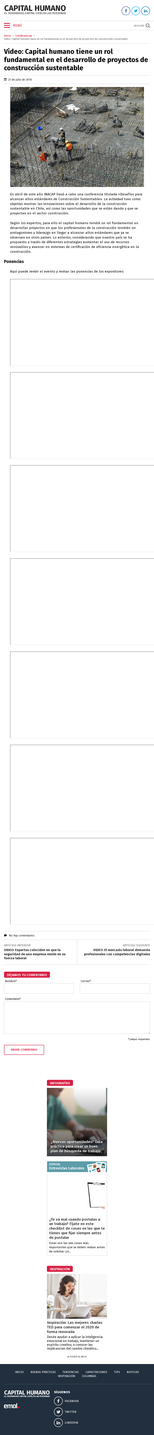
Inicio (7, 35)
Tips (117, 1372)
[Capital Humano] (35, 14)
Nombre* (11, 981)
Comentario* (13, 999)
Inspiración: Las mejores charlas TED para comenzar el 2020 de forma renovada (74, 1327)
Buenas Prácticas (43, 1372)
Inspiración (66, 1376)
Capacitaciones (96, 1372)
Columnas (89, 1376)
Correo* (86, 981)
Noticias (133, 1372)
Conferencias (23, 35)
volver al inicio (78, 1356)
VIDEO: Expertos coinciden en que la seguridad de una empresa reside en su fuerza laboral (35, 954)
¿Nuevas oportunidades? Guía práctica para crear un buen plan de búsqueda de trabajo (77, 1146)
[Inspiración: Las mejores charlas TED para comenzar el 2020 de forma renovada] (77, 1318)
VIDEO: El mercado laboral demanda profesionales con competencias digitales (117, 952)
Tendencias (71, 1372)
